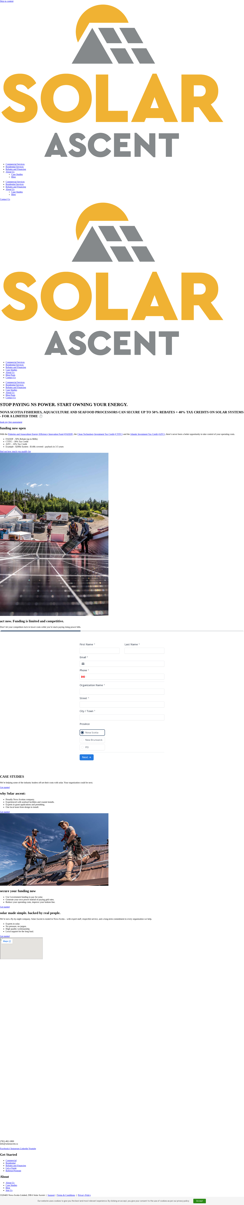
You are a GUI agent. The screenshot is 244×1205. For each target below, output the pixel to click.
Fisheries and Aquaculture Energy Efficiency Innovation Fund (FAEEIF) (40, 434)
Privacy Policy (84, 1195)
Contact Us (11, 377)
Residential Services (15, 167)
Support (51, 1195)
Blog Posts (10, 375)
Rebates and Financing (16, 169)
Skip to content (6, 1)
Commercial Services (15, 164)
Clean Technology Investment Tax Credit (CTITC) (100, 434)
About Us (10, 172)
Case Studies (17, 174)
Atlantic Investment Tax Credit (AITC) (147, 434)
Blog (13, 177)
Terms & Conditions (66, 1195)
